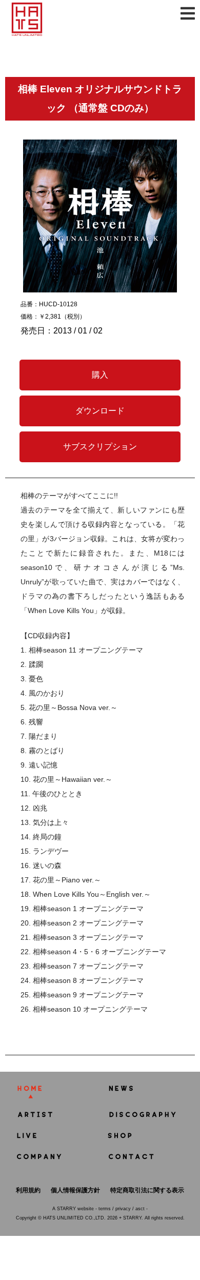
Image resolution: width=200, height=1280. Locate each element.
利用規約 (28, 1190)
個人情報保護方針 (75, 1190)
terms (104, 1208)
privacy (123, 1208)
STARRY (66, 1208)
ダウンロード (100, 410)
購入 (100, 374)
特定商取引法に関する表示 (147, 1190)
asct (140, 1208)
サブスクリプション (100, 446)
